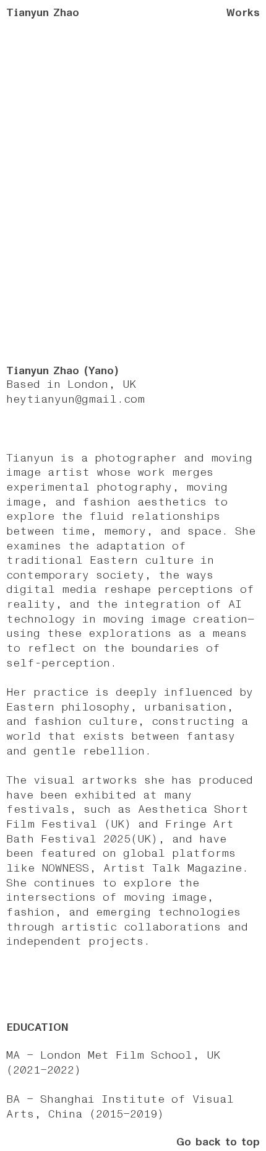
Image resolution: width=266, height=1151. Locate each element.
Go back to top (218, 1142)
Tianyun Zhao (42, 12)
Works (243, 12)
